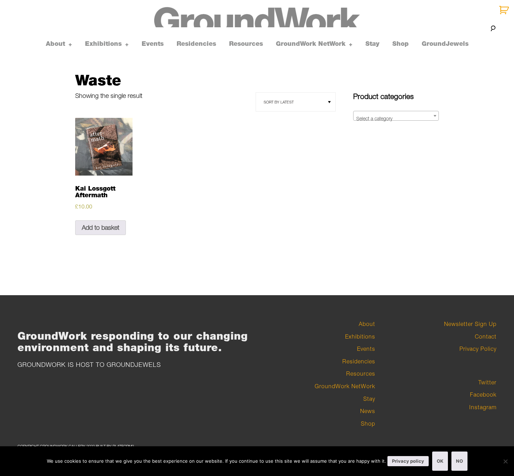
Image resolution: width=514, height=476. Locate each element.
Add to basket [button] (100, 227)
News (367, 411)
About (55, 43)
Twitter (487, 382)
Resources (246, 43)
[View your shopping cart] (505, 10)
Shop (400, 43)
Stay (372, 43)
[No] (505, 461)
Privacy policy (408, 461)
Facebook (483, 394)
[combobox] (396, 116)
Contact (486, 336)
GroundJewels (445, 43)
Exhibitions (103, 43)
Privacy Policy (478, 349)
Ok (440, 461)
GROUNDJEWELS (134, 364)
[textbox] (396, 118)
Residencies (196, 43)
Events (153, 43)
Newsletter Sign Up (470, 324)
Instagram (483, 407)
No (459, 461)
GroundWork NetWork (310, 43)
